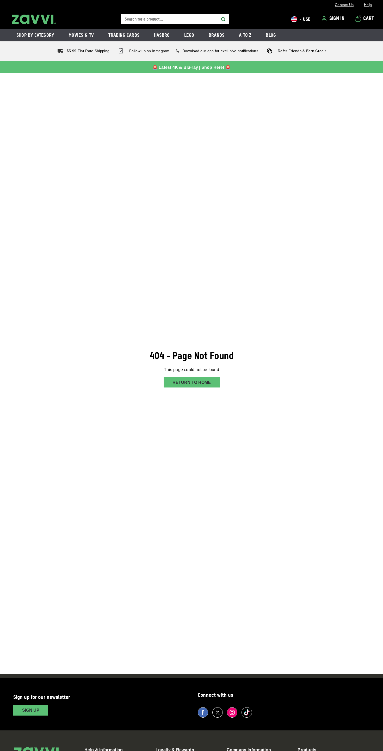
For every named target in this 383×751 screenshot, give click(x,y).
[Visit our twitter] (217, 712)
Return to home (191, 382)
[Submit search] (223, 19)
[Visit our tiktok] (247, 712)
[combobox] (175, 19)
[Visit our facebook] (203, 712)
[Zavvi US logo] (34, 19)
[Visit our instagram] (232, 712)
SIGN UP (30, 710)
